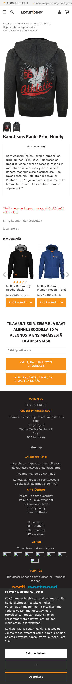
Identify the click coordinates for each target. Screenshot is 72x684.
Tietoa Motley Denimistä (36, 429)
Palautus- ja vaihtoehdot (36, 499)
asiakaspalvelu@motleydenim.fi (36, 483)
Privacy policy (36, 508)
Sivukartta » (11, 228)
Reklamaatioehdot (36, 504)
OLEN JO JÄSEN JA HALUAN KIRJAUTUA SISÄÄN (33, 379)
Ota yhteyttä (36, 425)
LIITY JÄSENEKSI (36, 404)
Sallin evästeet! (36, 653)
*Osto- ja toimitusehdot (36, 495)
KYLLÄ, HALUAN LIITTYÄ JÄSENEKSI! (36, 364)
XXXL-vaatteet (36, 530)
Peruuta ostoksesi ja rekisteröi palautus (36, 417)
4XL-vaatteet (36, 534)
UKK (36, 421)
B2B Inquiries (36, 437)
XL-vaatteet (36, 522)
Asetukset (36, 676)
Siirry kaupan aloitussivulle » (23, 220)
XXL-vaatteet (36, 526)
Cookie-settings (36, 511)
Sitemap (36, 447)
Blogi (36, 433)
